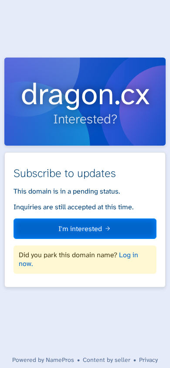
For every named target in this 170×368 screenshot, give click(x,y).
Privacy (148, 360)
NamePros (60, 360)
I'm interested (80, 228)
